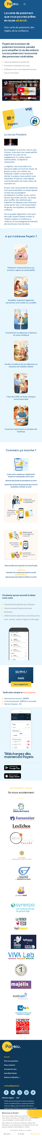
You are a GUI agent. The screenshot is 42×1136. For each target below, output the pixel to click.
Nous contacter (9, 1065)
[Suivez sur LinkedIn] (12, 1092)
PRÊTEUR (21, 570)
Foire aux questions (11, 1061)
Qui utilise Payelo (10, 1073)
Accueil (6, 1057)
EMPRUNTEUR (21, 575)
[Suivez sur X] (19, 1092)
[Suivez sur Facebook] (6, 1092)
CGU (17, 1098)
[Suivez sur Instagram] (26, 1092)
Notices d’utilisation (11, 1077)
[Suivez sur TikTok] (33, 1092)
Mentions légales (8, 1098)
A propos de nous (10, 1069)
